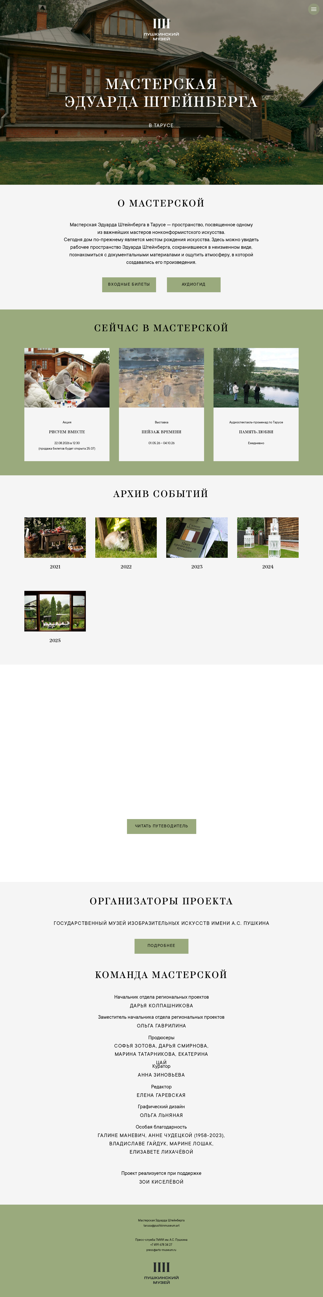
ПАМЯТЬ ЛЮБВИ (256, 432)
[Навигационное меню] (313, 9)
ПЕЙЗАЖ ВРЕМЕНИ (161, 432)
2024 (268, 567)
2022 (126, 567)
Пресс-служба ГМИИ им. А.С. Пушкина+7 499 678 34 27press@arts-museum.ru (161, 1245)
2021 (55, 567)
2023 (197, 567)
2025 (55, 641)
